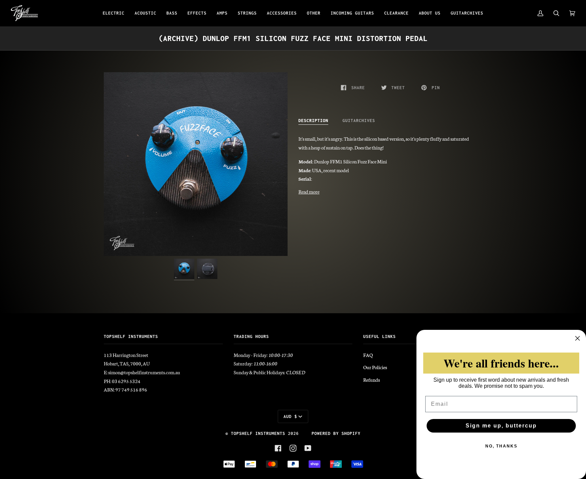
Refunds (371, 379)
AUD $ (290, 416)
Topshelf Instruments (258, 433)
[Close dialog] (577, 338)
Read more (308, 191)
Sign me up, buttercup (501, 425)
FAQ (368, 355)
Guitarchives (359, 120)
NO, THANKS (501, 446)
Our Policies (375, 367)
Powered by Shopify (336, 433)
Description (313, 120)
